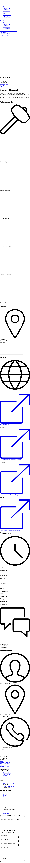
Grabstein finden (7, 8)
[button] (2, 749)
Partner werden (6, 11)
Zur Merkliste (6, 28)
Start (4, 7)
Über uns (5, 9)
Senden (4, 858)
